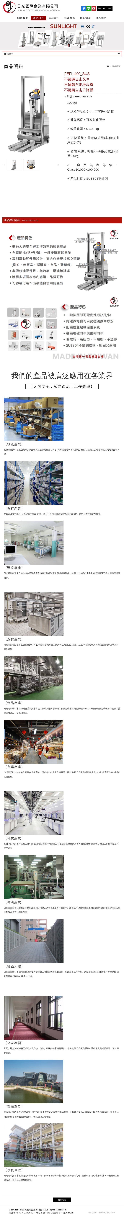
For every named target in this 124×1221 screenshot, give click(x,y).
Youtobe (93, 8)
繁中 (99, 8)
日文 (110, 8)
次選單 (9, 54)
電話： (12, 1213)
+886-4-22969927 (25, 1213)
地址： (39, 1213)
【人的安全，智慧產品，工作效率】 (62, 386)
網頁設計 (93, 1212)
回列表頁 (62, 1200)
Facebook (83, 8)
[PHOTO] (31, 114)
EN (104, 8)
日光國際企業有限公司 (34, 7)
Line (88, 8)
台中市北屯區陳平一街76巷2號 (58, 1213)
